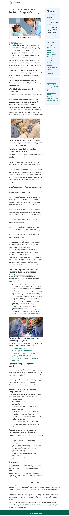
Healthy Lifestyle (51, 54)
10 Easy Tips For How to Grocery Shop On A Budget (52, 100)
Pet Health (49, 65)
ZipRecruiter (23, 379)
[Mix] (19, 44)
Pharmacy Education (52, 67)
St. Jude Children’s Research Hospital (22, 350)
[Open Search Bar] (58, 2)
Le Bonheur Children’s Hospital (20, 351)
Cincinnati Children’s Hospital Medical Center (23, 353)
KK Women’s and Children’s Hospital (21, 355)
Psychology (50, 73)
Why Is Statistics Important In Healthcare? (51, 94)
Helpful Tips (50, 56)
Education (49, 45)
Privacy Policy (37, 511)
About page (53, 35)
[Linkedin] (14, 44)
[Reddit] (12, 44)
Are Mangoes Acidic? (52, 87)
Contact (42, 511)
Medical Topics (51, 62)
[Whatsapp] (21, 44)
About (55, 2)
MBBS (20, 177)
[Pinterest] (16, 44)
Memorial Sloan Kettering (18, 348)
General (49, 50)
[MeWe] (17, 44)
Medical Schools (47, 2)
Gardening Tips (51, 47)
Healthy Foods (50, 52)
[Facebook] (9, 44)
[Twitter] (11, 44)
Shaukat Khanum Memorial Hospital (21, 356)
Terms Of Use (31, 511)
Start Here (38, 2)
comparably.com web (23, 369)
